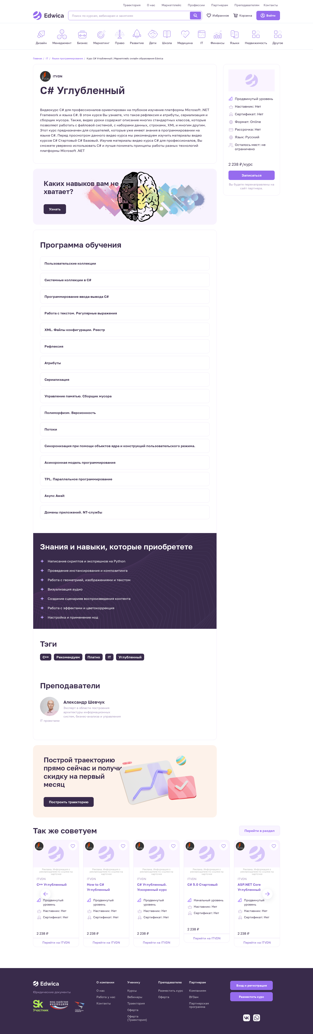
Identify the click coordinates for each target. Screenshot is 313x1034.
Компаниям (197, 990)
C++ (46, 657)
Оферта (132, 1009)
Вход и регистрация (251, 985)
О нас (151, 5)
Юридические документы (52, 992)
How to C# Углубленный (98, 887)
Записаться (251, 175)
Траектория (132, 5)
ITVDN (57, 76)
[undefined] (45, 894)
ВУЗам (193, 996)
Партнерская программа (199, 1005)
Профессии (196, 5)
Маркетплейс (171, 5)
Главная (37, 58)
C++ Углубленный (52, 884)
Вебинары (134, 996)
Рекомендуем (68, 657)
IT (47, 58)
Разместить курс (170, 990)
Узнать (55, 209)
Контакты (271, 5)
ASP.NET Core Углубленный (249, 887)
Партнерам (219, 5)
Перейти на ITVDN (56, 942)
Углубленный (130, 657)
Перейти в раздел (259, 831)
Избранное (220, 15)
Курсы (132, 990)
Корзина (245, 15)
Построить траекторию (68, 802)
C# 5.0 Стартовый (202, 884)
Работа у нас (105, 996)
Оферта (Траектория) (137, 1018)
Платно (94, 657)
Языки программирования (67, 58)
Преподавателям (246, 5)
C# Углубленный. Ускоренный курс (152, 887)
